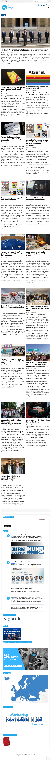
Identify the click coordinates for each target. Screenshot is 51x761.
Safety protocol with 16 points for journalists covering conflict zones (38, 308)
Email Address (7, 521)
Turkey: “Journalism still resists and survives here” (24, 50)
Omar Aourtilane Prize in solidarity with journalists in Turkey (36, 254)
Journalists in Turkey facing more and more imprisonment (12, 307)
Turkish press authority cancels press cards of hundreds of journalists (13, 89)
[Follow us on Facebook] (46, 5)
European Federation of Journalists (25, 755)
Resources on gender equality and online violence (12, 199)
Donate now (31, 759)
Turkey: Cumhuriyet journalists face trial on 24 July (38, 421)
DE (6, 1)
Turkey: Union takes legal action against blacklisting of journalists (12, 139)
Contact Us (25, 759)
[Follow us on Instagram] (48, 5)
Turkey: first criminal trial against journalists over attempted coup (11, 478)
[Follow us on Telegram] (44, 5)
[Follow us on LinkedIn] (38, 5)
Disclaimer (19, 759)
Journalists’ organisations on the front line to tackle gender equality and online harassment (37, 142)
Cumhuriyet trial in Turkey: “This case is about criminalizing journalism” (11, 422)
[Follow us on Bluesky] (41, 5)
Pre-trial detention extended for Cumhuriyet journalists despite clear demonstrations (37, 364)
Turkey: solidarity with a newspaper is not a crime (35, 199)
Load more (25, 510)
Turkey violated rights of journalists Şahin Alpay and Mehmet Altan (11, 254)
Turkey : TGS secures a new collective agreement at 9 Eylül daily (12, 361)
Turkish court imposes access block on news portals (37, 88)
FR (2, 1)
